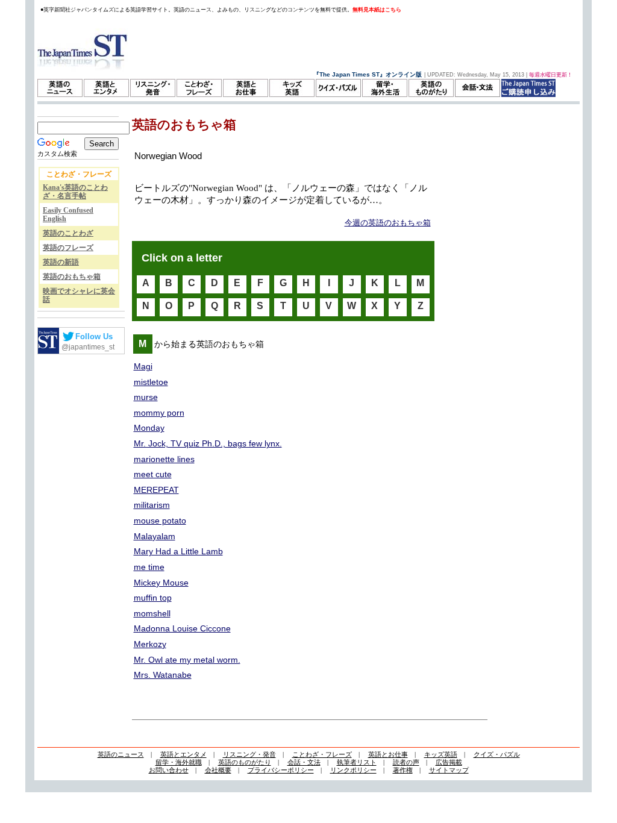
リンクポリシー (353, 770)
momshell (152, 613)
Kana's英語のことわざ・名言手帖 (75, 191)
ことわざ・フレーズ (322, 754)
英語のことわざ (68, 233)
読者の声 (406, 762)
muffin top (153, 597)
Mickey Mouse (161, 582)
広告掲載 (449, 762)
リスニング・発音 (249, 754)
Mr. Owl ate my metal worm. (187, 660)
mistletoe (151, 382)
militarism (152, 505)
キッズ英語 (440, 754)
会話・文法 (304, 762)
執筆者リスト (357, 762)
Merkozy (150, 644)
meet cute (153, 474)
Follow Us (94, 336)
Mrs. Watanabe (163, 675)
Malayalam (154, 536)
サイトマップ (449, 770)
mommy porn (159, 413)
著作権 (403, 770)
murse (146, 397)
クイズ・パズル (497, 754)
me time (149, 567)
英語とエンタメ (183, 754)
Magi (143, 366)
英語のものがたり (244, 762)
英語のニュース (121, 754)
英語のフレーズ (68, 247)
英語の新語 (61, 262)
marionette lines (164, 459)
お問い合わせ (169, 770)
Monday (149, 428)
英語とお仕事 (388, 754)
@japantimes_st (87, 347)
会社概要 (218, 770)
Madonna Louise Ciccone (182, 628)
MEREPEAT (156, 490)
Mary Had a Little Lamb (178, 551)
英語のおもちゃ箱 (72, 276)
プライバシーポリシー (281, 770)
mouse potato (160, 520)
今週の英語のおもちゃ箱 (388, 222)
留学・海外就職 (178, 762)
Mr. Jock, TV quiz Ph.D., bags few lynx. (208, 443)
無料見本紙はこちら (376, 10)
